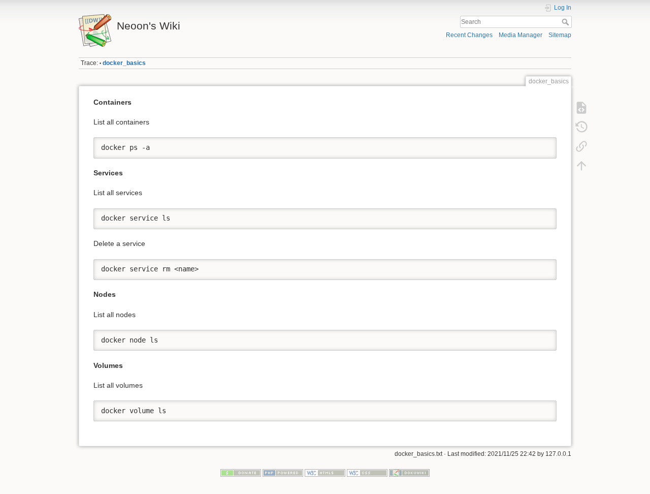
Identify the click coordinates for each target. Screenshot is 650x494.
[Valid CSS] (367, 472)
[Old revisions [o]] (581, 127)
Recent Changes (469, 35)
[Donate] (240, 472)
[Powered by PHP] (283, 472)
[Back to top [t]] (581, 165)
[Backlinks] (581, 146)
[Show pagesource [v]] (581, 107)
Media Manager (520, 35)
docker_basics (124, 63)
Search (566, 21)
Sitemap (559, 35)
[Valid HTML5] (325, 472)
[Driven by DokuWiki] (409, 472)
